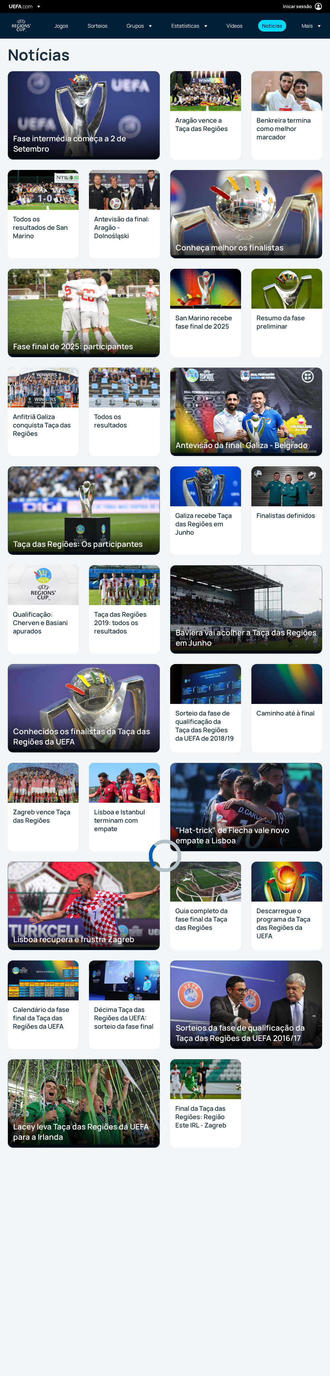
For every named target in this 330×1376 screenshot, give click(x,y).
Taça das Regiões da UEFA (21, 26)
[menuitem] (63, 26)
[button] (139, 26)
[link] (61, 26)
